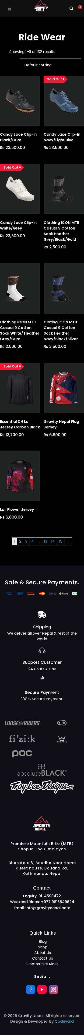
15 (60, 541)
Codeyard (64, 1021)
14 (53, 541)
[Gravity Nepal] (55, 823)
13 (45, 541)
